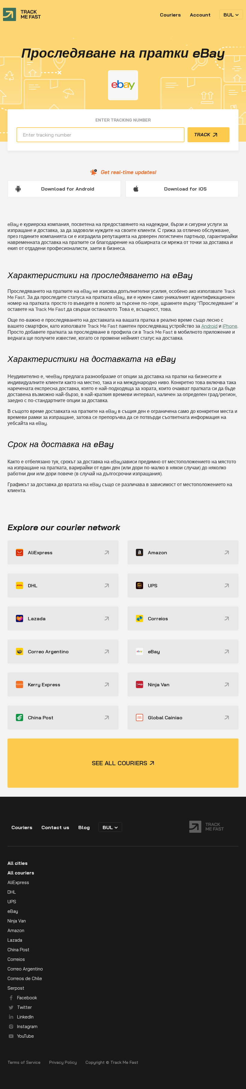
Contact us (55, 827)
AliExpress (18, 882)
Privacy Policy (63, 1062)
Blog (84, 827)
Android (209, 326)
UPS (12, 901)
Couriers (170, 15)
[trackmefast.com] (22, 14)
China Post (18, 949)
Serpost (16, 988)
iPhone (230, 326)
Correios (16, 959)
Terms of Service (24, 1062)
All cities (18, 863)
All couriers (21, 873)
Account (200, 15)
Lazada (15, 940)
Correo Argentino (25, 969)
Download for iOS (185, 189)
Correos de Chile (25, 978)
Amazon (16, 930)
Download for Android (67, 189)
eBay (13, 911)
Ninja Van (17, 921)
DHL (12, 892)
